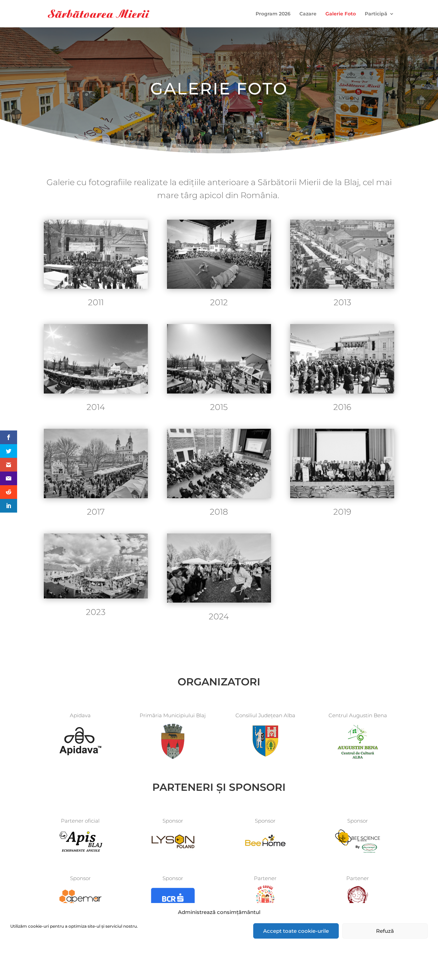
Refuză (385, 931)
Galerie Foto (340, 14)
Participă (376, 14)
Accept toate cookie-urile (296, 931)
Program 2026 (273, 14)
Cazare (308, 14)
